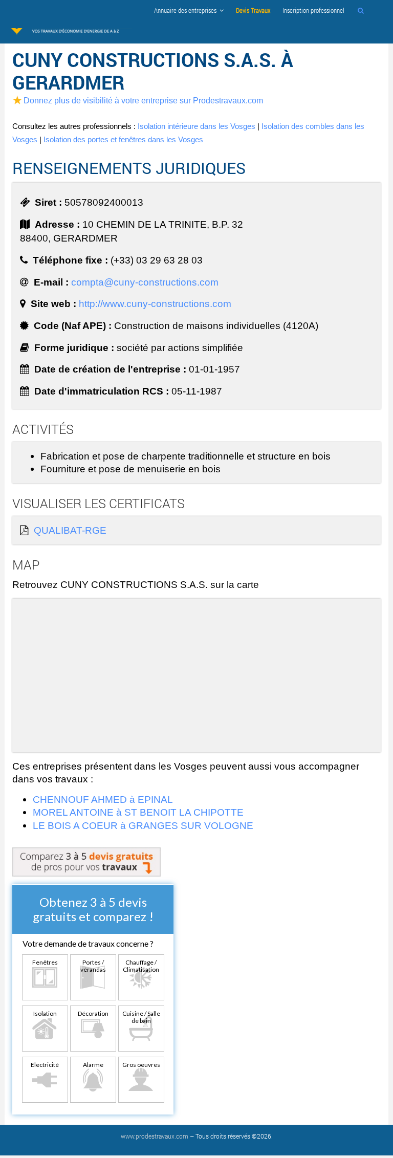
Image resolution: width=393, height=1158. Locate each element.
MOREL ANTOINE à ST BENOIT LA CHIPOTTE (138, 812)
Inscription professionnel (313, 10)
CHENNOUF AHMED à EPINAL (103, 799)
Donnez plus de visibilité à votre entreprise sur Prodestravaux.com (143, 100)
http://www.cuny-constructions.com (155, 303)
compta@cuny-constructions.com (145, 282)
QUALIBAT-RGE (70, 530)
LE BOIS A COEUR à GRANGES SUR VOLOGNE (143, 825)
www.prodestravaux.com (154, 1136)
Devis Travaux (253, 10)
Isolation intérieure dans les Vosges (196, 126)
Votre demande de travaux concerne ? (88, 943)
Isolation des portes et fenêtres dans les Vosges (123, 139)
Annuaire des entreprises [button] (187, 10)
